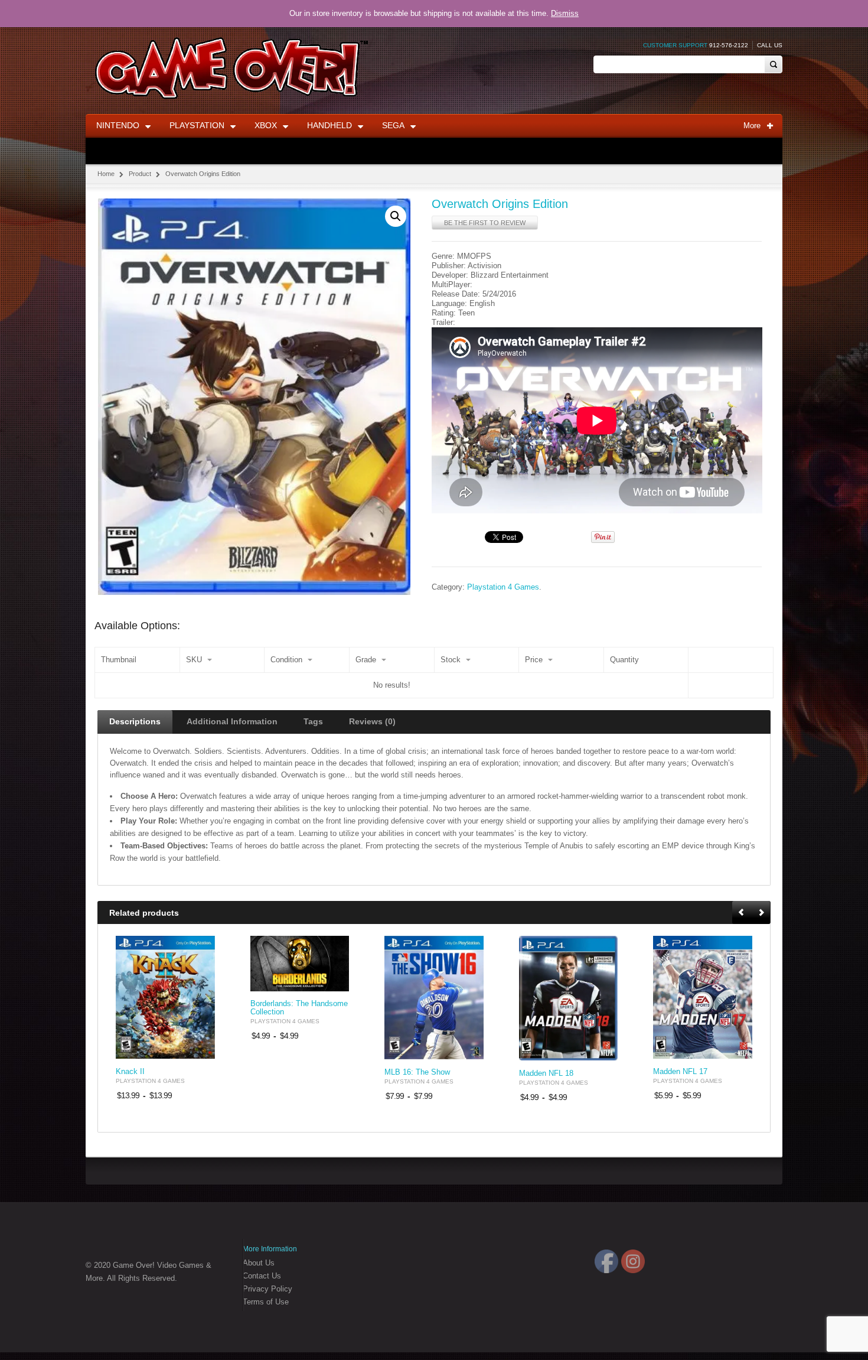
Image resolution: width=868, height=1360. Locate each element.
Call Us (769, 45)
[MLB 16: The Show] (434, 997)
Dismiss (565, 13)
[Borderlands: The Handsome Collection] (300, 963)
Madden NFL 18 (546, 1073)
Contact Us (262, 1275)
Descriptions (135, 721)
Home (106, 173)
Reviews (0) (372, 721)
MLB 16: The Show (417, 1072)
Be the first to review (485, 222)
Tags (313, 721)
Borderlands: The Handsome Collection (299, 1008)
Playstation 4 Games (503, 587)
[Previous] (742, 913)
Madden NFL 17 (680, 1072)
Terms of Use (266, 1301)
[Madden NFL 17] (702, 997)
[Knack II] (165, 997)
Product (140, 173)
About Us (259, 1262)
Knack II (130, 1072)
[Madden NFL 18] (568, 998)
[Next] (761, 913)
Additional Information (232, 721)
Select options (199, 1048)
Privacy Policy (267, 1288)
